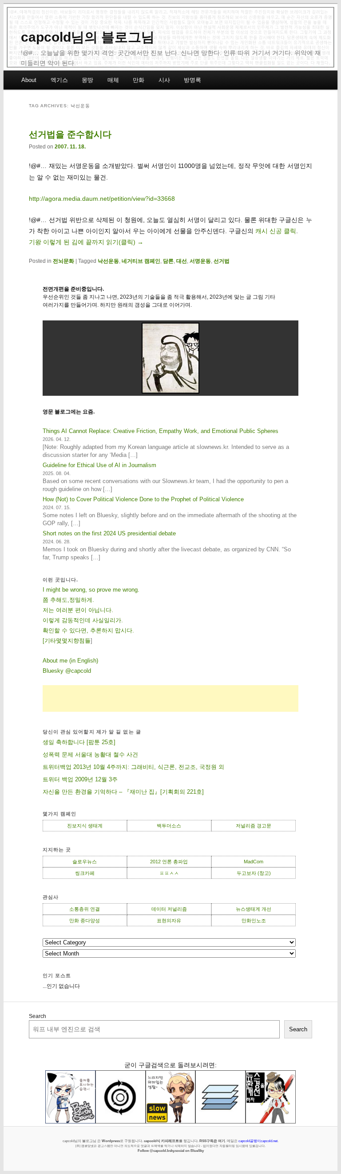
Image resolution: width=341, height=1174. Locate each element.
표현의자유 (169, 920)
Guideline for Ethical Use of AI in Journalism (99, 465)
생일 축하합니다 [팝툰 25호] (79, 742)
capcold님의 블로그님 (88, 37)
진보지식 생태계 (85, 825)
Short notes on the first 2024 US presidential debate (109, 533)
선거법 (222, 261)
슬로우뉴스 (84, 861)
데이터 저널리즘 (169, 909)
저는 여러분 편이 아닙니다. (78, 610)
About (28, 80)
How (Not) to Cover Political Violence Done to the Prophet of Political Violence (143, 499)
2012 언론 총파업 (169, 861)
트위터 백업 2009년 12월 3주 (80, 779)
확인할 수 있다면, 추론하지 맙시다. (88, 630)
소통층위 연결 (84, 909)
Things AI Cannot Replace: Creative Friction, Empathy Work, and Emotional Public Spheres (160, 431)
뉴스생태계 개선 (253, 909)
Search (37, 1016)
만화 (138, 80)
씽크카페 (85, 873)
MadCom (253, 861)
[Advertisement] (171, 698)
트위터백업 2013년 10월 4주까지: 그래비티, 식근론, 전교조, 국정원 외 (133, 767)
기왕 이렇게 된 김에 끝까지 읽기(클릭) (86, 242)
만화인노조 (254, 920)
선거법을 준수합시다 (70, 134)
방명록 (192, 80)
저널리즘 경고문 (253, 825)
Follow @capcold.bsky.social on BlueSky (171, 1150)
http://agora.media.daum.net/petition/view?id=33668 (102, 198)
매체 (113, 80)
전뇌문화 (63, 261)
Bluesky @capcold (67, 670)
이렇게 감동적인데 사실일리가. (83, 620)
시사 (164, 80)
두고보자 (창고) (254, 873)
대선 (181, 261)
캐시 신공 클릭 (275, 230)
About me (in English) (70, 660)
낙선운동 (108, 261)
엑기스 (59, 80)
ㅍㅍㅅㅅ (169, 873)
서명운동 (200, 261)
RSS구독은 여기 (212, 1141)
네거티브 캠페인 (141, 261)
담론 (168, 261)
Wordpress (111, 1141)
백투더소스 (169, 825)
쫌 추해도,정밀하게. (68, 600)
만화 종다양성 (84, 920)
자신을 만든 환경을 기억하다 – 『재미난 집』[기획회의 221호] (123, 791)
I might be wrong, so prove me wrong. (91, 589)
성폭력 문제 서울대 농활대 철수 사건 (90, 754)
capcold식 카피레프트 (161, 1141)
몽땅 (87, 80)
